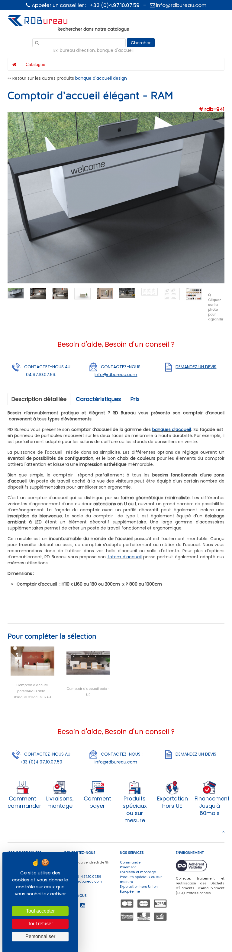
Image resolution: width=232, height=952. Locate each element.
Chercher (141, 43)
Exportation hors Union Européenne (139, 889)
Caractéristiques (98, 399)
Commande (130, 862)
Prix (135, 399)
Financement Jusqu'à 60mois (212, 806)
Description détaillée (38, 399)
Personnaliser (40, 936)
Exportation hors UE (172, 802)
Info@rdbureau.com (116, 375)
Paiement (128, 867)
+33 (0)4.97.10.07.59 (84, 876)
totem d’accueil (125, 557)
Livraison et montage (138, 872)
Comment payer (97, 802)
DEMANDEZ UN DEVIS (196, 366)
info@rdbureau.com (181, 5)
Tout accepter (40, 911)
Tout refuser (40, 923)
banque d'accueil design (101, 78)
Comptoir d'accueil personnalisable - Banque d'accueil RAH (32, 691)
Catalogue (35, 64)
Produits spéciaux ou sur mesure (135, 809)
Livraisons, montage (60, 802)
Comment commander (24, 802)
